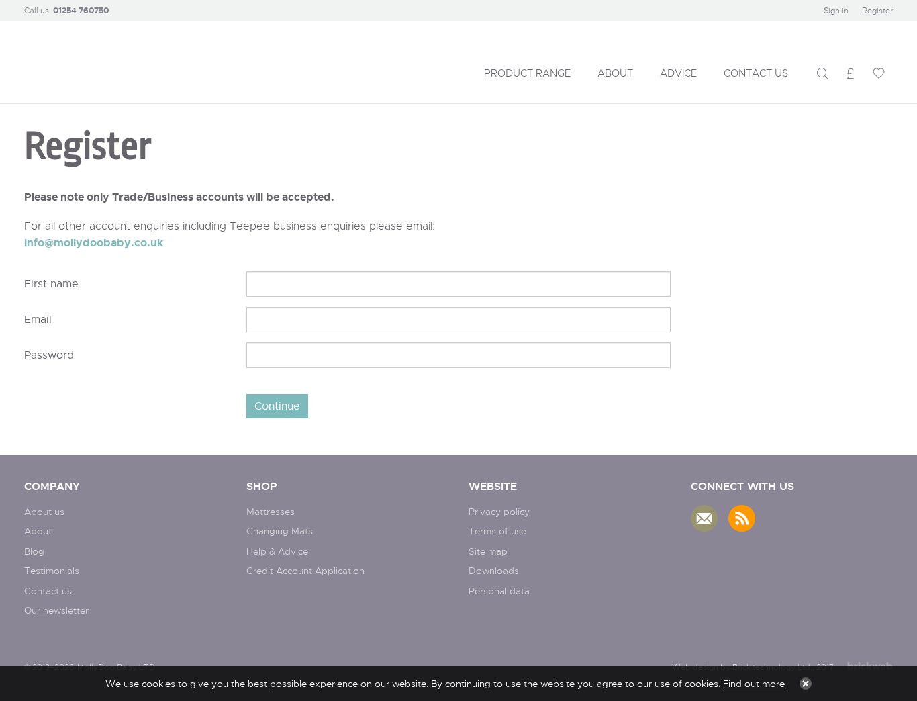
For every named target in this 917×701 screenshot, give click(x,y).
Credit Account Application (305, 570)
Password (49, 354)
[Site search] (822, 73)
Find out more (754, 683)
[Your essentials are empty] (879, 73)
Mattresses (270, 511)
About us (44, 511)
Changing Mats (279, 530)
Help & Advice (277, 551)
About (38, 530)
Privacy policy (499, 511)
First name (51, 283)
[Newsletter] (704, 518)
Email (38, 319)
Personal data (499, 590)
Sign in (836, 10)
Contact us (48, 590)
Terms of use (497, 530)
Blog (34, 551)
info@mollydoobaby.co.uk (93, 242)
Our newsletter (56, 610)
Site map (488, 551)
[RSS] (742, 518)
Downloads (494, 570)
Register (877, 10)
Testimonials (51, 570)
